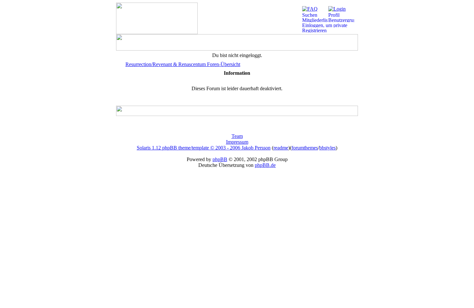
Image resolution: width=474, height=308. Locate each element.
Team (237, 136)
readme (280, 147)
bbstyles (327, 147)
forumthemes (304, 147)
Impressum (237, 142)
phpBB (219, 159)
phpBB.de (265, 165)
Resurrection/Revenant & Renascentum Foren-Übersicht (182, 64)
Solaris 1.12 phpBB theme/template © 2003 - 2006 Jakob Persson (204, 147)
